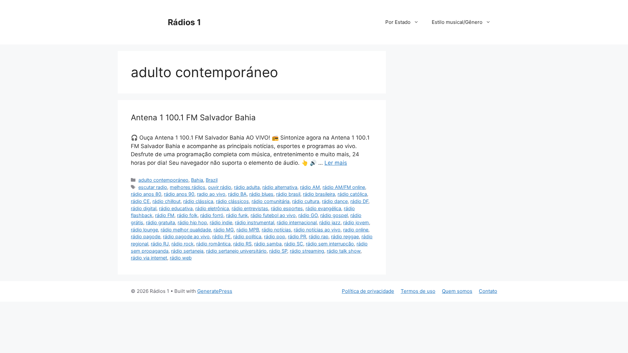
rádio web (181, 258)
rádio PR (297, 236)
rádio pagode (145, 236)
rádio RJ (160, 243)
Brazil (212, 180)
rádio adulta (247, 187)
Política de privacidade (368, 291)
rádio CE (140, 201)
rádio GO (308, 215)
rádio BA (237, 194)
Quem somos (457, 291)
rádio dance (335, 201)
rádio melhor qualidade (186, 229)
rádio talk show (343, 251)
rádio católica (352, 194)
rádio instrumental (254, 222)
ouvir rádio (219, 187)
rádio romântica (213, 243)
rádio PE (221, 236)
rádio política (247, 236)
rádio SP (278, 251)
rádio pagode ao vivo (186, 236)
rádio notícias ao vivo (317, 229)
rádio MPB (247, 229)
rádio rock (182, 243)
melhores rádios (187, 187)
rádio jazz (329, 222)
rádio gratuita (160, 222)
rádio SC (293, 243)
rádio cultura (305, 201)
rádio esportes (287, 208)
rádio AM (310, 187)
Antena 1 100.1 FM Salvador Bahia (193, 117)
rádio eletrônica (212, 208)
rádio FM (164, 215)
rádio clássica (198, 201)
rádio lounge (144, 229)
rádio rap (318, 236)
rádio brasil (288, 194)
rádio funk (237, 215)
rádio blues (261, 194)
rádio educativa (176, 208)
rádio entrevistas (250, 208)
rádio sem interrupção (330, 243)
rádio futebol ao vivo (273, 215)
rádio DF (359, 201)
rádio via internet (149, 258)
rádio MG (224, 229)
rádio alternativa (279, 187)
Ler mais (335, 163)
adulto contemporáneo (163, 180)
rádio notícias (276, 229)
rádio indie (221, 222)
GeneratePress (214, 291)
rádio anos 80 (146, 194)
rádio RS (242, 243)
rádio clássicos (232, 201)
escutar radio (152, 187)
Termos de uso (418, 291)
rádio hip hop (192, 222)
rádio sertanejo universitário (236, 251)
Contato (488, 291)
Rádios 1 (184, 22)
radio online (355, 229)
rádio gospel (334, 215)
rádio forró (211, 215)
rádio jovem (356, 222)
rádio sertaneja (187, 251)
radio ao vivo (211, 194)
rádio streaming (307, 251)
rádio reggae (345, 236)
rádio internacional (297, 222)
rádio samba (268, 243)
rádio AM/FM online (344, 187)
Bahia (197, 180)
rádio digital (143, 208)
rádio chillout (166, 201)
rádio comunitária (270, 201)
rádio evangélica (323, 208)
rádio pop (274, 236)
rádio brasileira (319, 194)
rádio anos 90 (179, 194)
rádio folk (187, 215)
